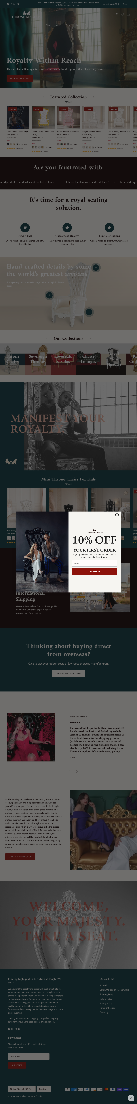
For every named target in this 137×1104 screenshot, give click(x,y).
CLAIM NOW (94, 571)
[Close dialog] (117, 515)
